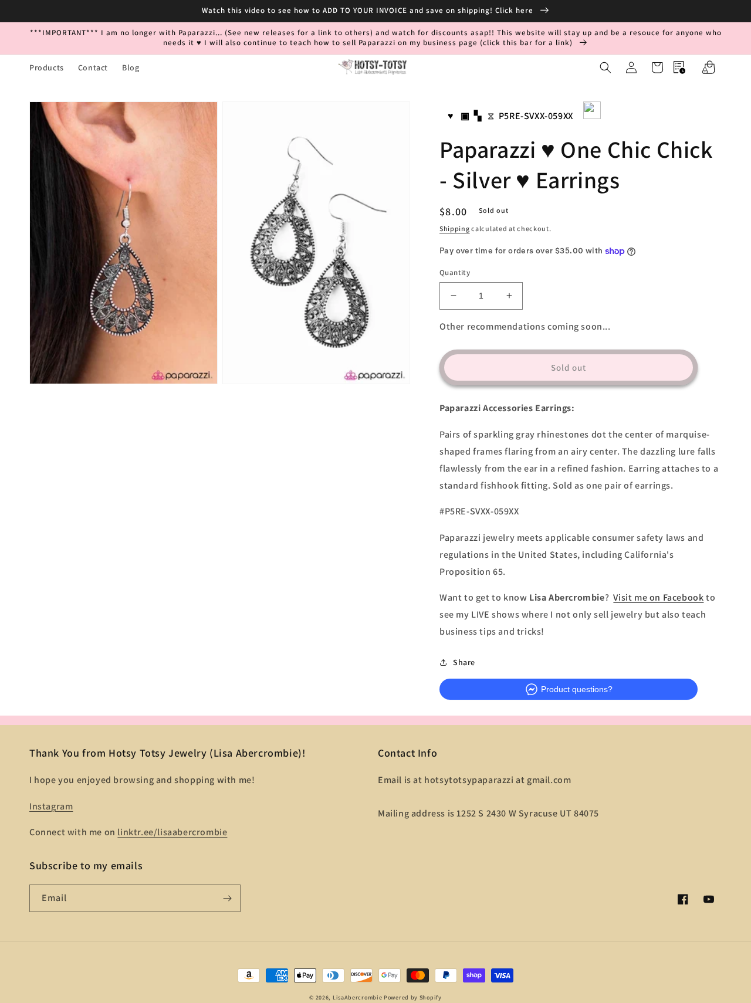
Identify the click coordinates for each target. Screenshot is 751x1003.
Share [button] (464, 662)
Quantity (454, 272)
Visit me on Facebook (658, 597)
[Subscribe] (227, 898)
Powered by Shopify (413, 997)
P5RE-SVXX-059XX (536, 116)
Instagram (51, 806)
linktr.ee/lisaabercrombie (172, 832)
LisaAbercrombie (358, 997)
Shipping (454, 228)
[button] (605, 67)
